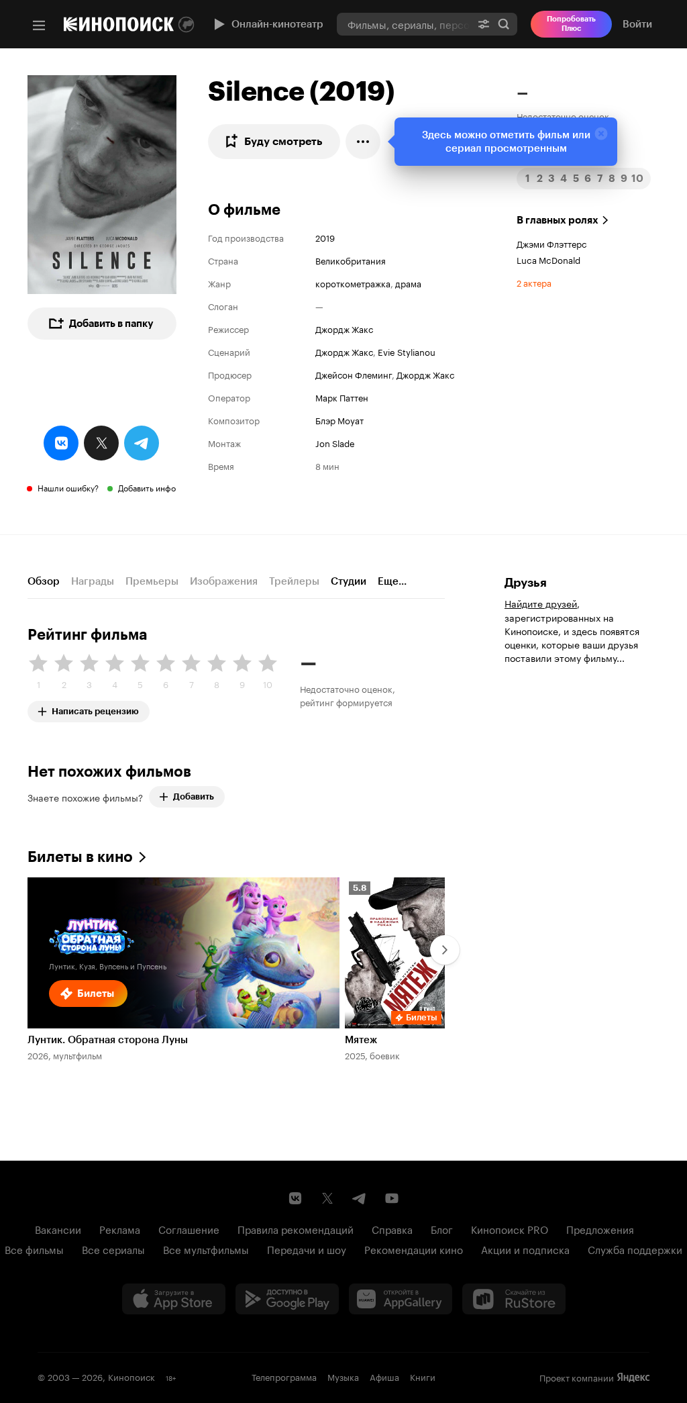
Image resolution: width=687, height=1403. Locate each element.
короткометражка (352, 282)
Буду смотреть (283, 141)
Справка (392, 1228)
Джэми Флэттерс (551, 243)
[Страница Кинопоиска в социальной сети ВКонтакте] (295, 1198)
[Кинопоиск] (119, 24)
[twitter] (101, 443)
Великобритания (350, 260)
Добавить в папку (111, 324)
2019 (325, 237)
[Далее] (445, 950)
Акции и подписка (525, 1249)
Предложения (600, 1228)
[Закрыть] (601, 134)
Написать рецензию (95, 708)
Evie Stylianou (406, 351)
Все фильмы (34, 1249)
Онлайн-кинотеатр (277, 24)
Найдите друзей (541, 602)
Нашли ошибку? (68, 487)
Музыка (343, 1376)
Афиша (384, 1376)
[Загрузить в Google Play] (287, 1299)
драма (408, 282)
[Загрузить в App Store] (173, 1299)
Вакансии (58, 1228)
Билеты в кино (80, 857)
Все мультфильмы (206, 1249)
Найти (504, 24)
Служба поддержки (635, 1249)
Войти (637, 24)
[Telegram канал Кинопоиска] (360, 1198)
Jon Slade (335, 442)
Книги (422, 1376)
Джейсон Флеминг (353, 374)
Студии (348, 581)
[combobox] (403, 24)
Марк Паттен (341, 396)
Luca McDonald (548, 259)
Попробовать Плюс (571, 24)
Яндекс (633, 1377)
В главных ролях (557, 220)
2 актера (534, 282)
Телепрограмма (284, 1376)
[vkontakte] (61, 443)
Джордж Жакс (344, 328)
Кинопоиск (131, 1376)
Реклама (119, 1228)
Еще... (392, 581)
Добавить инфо (147, 487)
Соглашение (188, 1228)
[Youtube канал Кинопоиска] (392, 1198)
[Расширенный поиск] (484, 24)
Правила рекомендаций (295, 1228)
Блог (442, 1228)
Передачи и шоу (306, 1249)
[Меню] (39, 25)
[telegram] (141, 443)
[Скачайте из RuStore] (514, 1299)
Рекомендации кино (413, 1249)
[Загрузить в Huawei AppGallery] (400, 1299)
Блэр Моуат (339, 419)
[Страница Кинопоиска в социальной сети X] (327, 1198)
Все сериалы (113, 1249)
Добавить (193, 796)
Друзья (526, 582)
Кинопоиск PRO (509, 1228)
